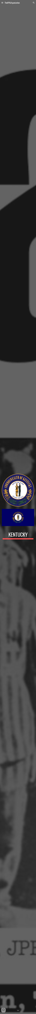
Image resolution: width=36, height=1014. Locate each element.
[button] (2, 2)
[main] (18, 535)
